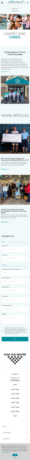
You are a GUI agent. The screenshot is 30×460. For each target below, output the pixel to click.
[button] (22, 2)
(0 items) (27, 2)
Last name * (4, 255)
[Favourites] (25, 2)
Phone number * (6, 277)
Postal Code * (5, 296)
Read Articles (4, 71)
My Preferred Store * (7, 305)
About (10, 16)
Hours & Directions (15, 380)
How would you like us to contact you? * (11, 269)
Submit (15, 339)
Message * (4, 314)
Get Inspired (7, 432)
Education (6, 438)
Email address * (5, 287)
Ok (15, 455)
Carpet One (4, 16)
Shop (4, 426)
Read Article (4, 169)
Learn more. (5, 452)
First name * (5, 245)
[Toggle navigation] (2, 3)
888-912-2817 (15, 11)
